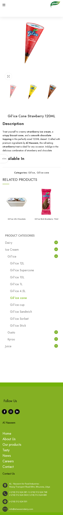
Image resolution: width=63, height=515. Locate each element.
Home (7, 433)
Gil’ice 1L (16, 284)
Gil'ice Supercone (22, 270)
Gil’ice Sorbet (19, 319)
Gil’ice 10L (17, 277)
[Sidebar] (4, 158)
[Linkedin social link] (17, 411)
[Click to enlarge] (8, 76)
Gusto (11, 332)
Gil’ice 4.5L (18, 291)
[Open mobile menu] (4, 5)
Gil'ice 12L (17, 263)
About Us (9, 439)
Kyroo (11, 339)
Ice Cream (12, 249)
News (7, 455)
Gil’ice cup (17, 305)
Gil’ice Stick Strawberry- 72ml (46, 219)
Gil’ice (31, 172)
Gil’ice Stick (18, 325)
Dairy (8, 243)
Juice (8, 346)
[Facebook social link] (4, 411)
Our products (12, 444)
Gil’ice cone (43, 172)
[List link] (31, 494)
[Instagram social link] (10, 411)
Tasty (6, 450)
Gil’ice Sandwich (21, 312)
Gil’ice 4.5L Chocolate (17, 219)
